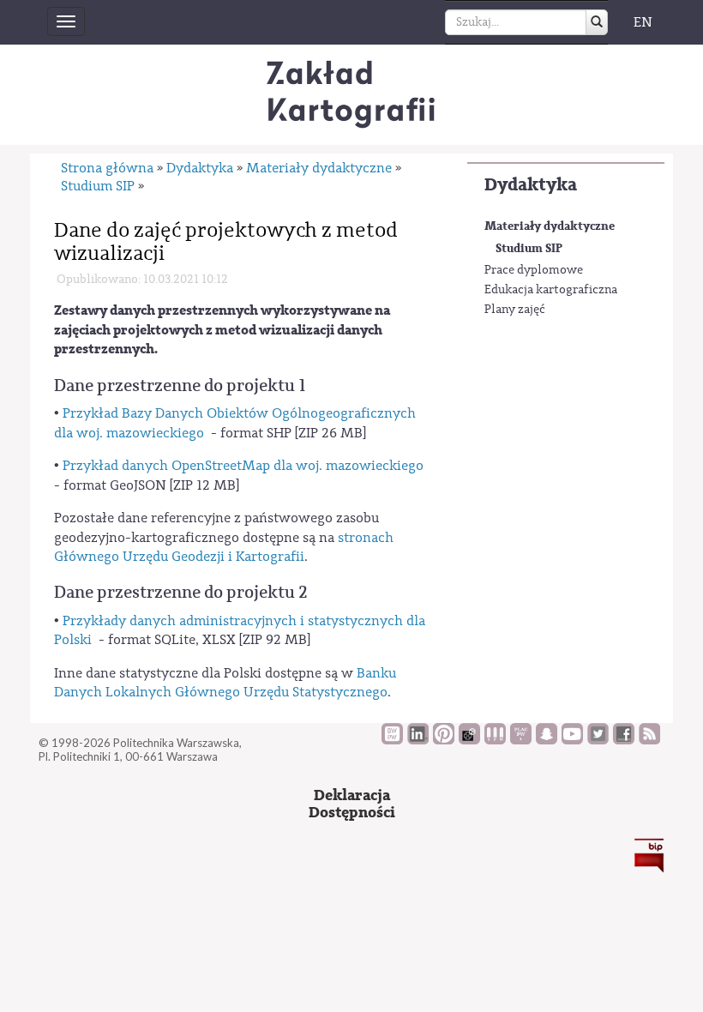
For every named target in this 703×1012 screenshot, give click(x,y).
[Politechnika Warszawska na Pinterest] (443, 740)
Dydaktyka (530, 184)
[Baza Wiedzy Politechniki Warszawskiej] (392, 740)
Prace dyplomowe (533, 270)
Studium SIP (529, 248)
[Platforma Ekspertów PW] (469, 740)
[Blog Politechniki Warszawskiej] (521, 740)
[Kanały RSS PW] (649, 740)
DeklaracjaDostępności (352, 804)
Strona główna (107, 168)
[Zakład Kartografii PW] (351, 95)
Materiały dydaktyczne (549, 226)
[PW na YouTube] (572, 740)
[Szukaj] (597, 22)
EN (643, 22)
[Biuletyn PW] (495, 740)
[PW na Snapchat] (546, 740)
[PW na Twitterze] (598, 740)
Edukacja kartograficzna (550, 290)
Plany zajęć (514, 309)
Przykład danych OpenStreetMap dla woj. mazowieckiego (243, 465)
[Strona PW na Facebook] (623, 740)
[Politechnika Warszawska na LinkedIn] (418, 740)
